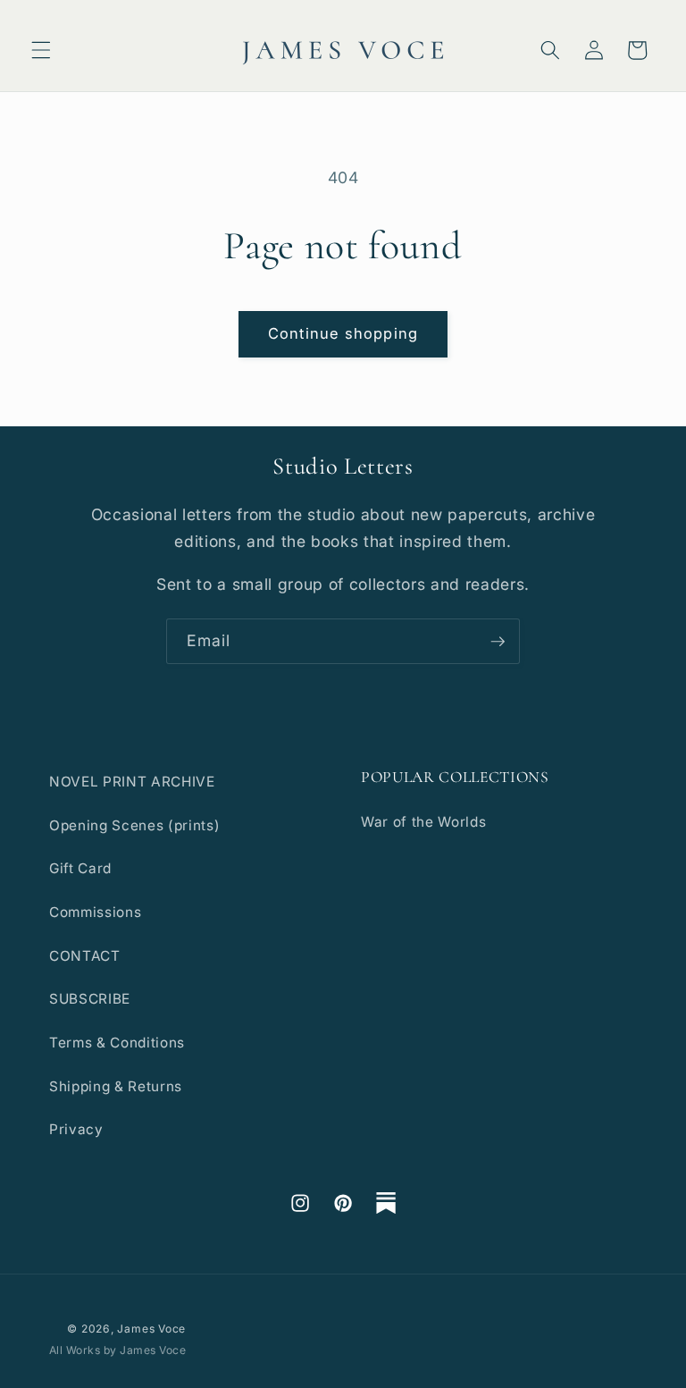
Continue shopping (343, 333)
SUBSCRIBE (89, 998)
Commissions (95, 912)
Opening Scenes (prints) (134, 825)
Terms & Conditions (117, 1042)
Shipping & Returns (115, 1086)
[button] (41, 50)
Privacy (76, 1129)
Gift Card (80, 868)
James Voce (151, 1328)
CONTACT (85, 955)
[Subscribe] (497, 641)
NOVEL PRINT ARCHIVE (132, 781)
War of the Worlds (423, 821)
